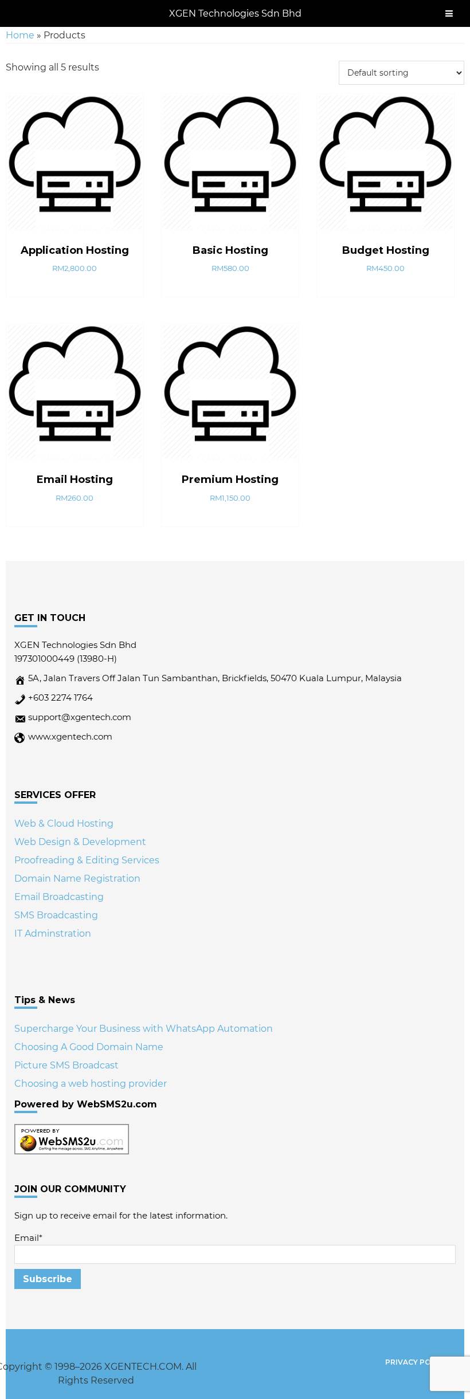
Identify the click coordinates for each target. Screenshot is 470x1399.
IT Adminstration (52, 933)
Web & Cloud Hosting (63, 823)
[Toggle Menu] (449, 13)
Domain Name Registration (77, 878)
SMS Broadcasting (56, 915)
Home (20, 35)
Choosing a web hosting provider (90, 1083)
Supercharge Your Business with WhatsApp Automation (143, 1028)
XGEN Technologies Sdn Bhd (235, 13)
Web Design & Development (80, 841)
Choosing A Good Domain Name (88, 1047)
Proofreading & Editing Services (86, 860)
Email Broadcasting (59, 896)
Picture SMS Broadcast (66, 1065)
